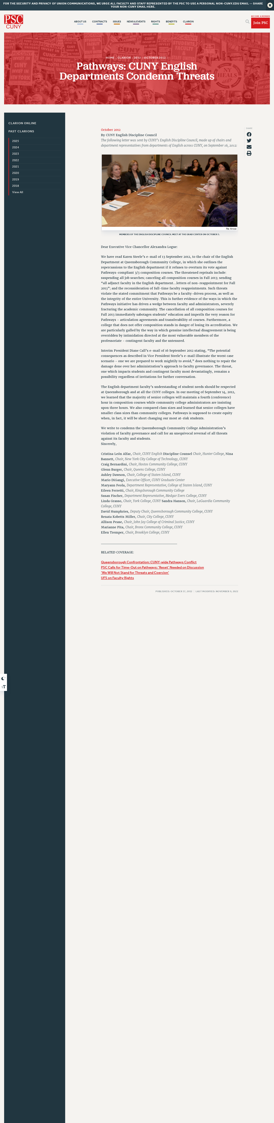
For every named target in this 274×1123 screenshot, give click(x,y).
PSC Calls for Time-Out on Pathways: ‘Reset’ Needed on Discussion (152, 567)
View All (17, 192)
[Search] (248, 21)
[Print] (249, 153)
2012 (137, 57)
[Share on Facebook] (249, 134)
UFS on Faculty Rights (117, 578)
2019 (15, 179)
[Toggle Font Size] (3, 686)
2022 (15, 160)
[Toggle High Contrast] (3, 678)
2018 (15, 186)
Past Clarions (21, 131)
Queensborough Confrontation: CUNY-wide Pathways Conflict (149, 562)
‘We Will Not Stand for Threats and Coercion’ (135, 573)
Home (110, 57)
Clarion (124, 57)
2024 (15, 147)
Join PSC (260, 23)
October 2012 (155, 57)
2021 (15, 166)
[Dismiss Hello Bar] (270, 5)
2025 (15, 141)
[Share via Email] (249, 147)
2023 (15, 154)
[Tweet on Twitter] (249, 140)
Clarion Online (22, 123)
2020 (15, 173)
